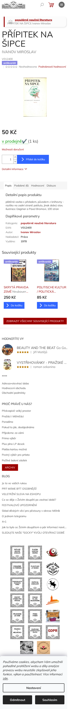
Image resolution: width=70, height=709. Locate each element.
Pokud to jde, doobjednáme (18, 427)
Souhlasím (49, 700)
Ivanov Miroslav (31, 232)
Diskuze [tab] (51, 185)
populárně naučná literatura (38, 223)
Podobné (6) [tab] (21, 185)
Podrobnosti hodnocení (52, 66)
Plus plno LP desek (13, 444)
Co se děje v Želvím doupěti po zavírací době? (29, 499)
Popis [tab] (8, 185)
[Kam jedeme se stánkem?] (26, 647)
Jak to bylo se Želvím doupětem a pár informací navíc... (34, 527)
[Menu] (61, 4)
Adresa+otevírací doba (15, 383)
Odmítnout (17, 700)
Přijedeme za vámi (13, 433)
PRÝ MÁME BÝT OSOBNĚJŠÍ (19, 488)
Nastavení (33, 688)
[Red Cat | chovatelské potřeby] (53, 616)
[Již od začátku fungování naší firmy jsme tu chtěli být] (17, 632)
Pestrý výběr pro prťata (15, 454)
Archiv (10, 467)
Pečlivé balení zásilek (14, 460)
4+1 (4, 521)
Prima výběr (9, 438)
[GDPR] (53, 632)
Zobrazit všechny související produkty (35, 321)
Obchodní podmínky (13, 392)
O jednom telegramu (14, 516)
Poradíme (7, 421)
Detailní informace (13, 169)
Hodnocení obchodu (14, 388)
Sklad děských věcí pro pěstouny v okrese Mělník (31, 510)
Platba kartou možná (14, 449)
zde (5, 678)
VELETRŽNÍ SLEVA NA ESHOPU (21, 494)
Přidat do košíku (35, 159)
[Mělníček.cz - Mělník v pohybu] (53, 600)
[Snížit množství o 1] (15, 161)
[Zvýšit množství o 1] (15, 157)
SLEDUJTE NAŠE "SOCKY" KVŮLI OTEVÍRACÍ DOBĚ (33, 532)
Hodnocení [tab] (37, 185)
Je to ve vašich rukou (14, 483)
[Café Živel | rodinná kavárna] (53, 552)
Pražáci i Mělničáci (13, 416)
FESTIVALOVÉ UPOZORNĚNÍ (19, 505)
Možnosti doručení (13, 149)
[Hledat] (42, 4)
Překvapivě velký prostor (16, 410)
